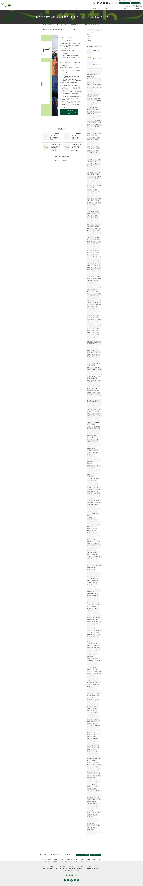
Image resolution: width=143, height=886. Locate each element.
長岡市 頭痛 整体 (96, 589)
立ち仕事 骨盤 (95, 358)
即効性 (98, 174)
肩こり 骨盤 (89, 374)
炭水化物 (95, 250)
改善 (91, 165)
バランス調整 (97, 191)
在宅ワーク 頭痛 (98, 352)
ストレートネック (90, 284)
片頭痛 (97, 306)
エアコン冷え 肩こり (90, 534)
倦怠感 (100, 256)
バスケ (98, 248)
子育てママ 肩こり (95, 680)
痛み (98, 193)
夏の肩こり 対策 (89, 662)
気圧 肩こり (89, 437)
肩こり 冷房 (98, 799)
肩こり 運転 (95, 446)
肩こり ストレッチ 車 (96, 610)
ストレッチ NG (89, 552)
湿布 (92, 356)
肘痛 (87, 232)
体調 (98, 250)
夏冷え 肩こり (94, 545)
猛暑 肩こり (89, 760)
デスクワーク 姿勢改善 (97, 521)
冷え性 (97, 291)
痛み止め (88, 289)
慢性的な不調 (95, 256)
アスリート (97, 196)
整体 (41, 119)
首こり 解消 (89, 823)
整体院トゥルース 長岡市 (91, 825)
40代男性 (98, 206)
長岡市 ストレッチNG (90, 831)
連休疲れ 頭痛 (94, 386)
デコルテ (96, 105)
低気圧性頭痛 (89, 415)
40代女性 (91, 224)
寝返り (88, 297)
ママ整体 (97, 321)
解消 (100, 183)
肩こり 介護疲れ (89, 682)
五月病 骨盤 (94, 392)
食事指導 (95, 159)
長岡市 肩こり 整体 (90, 417)
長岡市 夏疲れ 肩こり (96, 803)
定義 (87, 185)
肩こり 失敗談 (97, 797)
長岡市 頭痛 (94, 428)
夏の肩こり (88, 554)
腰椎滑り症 (98, 276)
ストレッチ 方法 (89, 669)
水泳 (94, 269)
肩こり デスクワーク (90, 625)
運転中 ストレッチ (96, 714)
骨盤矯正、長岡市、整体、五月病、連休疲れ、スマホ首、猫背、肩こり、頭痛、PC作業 (94, 381)
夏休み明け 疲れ (97, 758)
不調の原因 (94, 237)
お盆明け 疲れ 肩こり (90, 797)
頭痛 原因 (94, 662)
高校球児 (91, 230)
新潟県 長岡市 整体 (95, 599)
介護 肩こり (89, 376)
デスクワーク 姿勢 (96, 461)
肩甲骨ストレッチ (90, 515)
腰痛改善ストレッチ (90, 133)
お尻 (87, 235)
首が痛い (96, 163)
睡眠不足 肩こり (95, 753)
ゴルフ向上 (99, 133)
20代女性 (96, 219)
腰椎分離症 (88, 228)
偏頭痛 (88, 261)
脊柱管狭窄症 (97, 226)
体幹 (87, 245)
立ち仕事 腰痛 (89, 392)
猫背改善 (88, 749)
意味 (98, 144)
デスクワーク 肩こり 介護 (97, 795)
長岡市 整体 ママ (94, 784)
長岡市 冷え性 (97, 604)
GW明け (100, 404)
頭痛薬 (94, 295)
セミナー (96, 113)
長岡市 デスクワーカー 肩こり (91, 688)
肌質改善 (92, 198)
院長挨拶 (99, 92)
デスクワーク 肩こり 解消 (97, 443)
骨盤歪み (99, 409)
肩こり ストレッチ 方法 (90, 751)
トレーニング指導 (90, 159)
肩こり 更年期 (96, 762)
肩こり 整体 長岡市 (90, 469)
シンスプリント (93, 265)
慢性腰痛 (93, 141)
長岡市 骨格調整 (93, 480)
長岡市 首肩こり (89, 591)
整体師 (98, 118)
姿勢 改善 (94, 667)
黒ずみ (99, 159)
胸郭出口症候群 (94, 278)
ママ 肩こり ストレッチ (90, 834)
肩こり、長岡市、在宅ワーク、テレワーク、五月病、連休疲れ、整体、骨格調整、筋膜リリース (94, 401)
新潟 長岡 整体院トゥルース (91, 517)
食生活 (98, 237)
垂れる (91, 235)
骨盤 (95, 133)
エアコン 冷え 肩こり (94, 578)
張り (93, 202)
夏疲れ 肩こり (89, 753)
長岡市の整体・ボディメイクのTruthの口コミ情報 (94, 79)
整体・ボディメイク (93, 176)
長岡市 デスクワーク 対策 (91, 634)
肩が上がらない (89, 209)
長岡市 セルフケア (97, 543)
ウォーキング (89, 191)
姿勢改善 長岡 (98, 775)
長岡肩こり (88, 141)
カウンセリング (89, 206)
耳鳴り (95, 172)
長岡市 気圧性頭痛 (95, 513)
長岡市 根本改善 (89, 584)
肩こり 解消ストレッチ (90, 758)
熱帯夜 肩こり (89, 764)
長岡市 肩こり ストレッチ (96, 422)
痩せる (94, 206)
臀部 (97, 209)
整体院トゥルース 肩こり (91, 630)
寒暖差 (97, 304)
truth (88, 172)
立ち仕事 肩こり (89, 615)
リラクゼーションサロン (97, 167)
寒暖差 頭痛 (98, 354)
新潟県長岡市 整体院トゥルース (92, 818)
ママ (87, 317)
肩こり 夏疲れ (89, 788)
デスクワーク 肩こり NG (91, 699)
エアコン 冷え (89, 740)
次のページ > (80, 124)
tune (87, 176)
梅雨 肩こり (89, 424)
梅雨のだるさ (99, 413)
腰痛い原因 (99, 100)
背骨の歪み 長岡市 (90, 519)
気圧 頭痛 (88, 352)
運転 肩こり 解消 (89, 714)
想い (96, 180)
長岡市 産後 (94, 788)
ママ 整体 (88, 365)
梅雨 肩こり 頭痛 (89, 439)
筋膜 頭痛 (99, 386)
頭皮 (87, 304)
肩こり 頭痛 (97, 602)
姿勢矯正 (96, 228)
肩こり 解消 (89, 487)
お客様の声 (99, 176)
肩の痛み (88, 198)
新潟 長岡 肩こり (95, 485)
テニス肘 (88, 193)
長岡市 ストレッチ (90, 426)
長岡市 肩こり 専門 (90, 647)
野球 (94, 230)
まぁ (99, 773)
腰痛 (91, 96)
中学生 (94, 196)
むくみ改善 (97, 154)
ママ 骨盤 (95, 367)
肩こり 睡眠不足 (89, 814)
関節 (92, 228)
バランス (88, 148)
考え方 (91, 185)
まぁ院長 (94, 782)
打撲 (98, 200)
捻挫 (90, 126)
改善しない (93, 271)
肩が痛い (88, 200)
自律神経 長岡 (89, 708)
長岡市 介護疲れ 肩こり (90, 656)
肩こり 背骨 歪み (95, 740)
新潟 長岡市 (99, 487)
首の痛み (98, 326)
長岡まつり (88, 617)
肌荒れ (96, 107)
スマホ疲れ (88, 336)
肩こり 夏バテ (96, 567)
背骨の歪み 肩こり (97, 433)
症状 (87, 183)
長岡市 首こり (89, 563)
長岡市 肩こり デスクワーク (91, 465)
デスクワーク (95, 96)
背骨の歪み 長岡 (89, 736)
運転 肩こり (99, 465)
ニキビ (88, 161)
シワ (99, 161)
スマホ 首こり (89, 684)
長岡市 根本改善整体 (90, 727)
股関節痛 (99, 278)
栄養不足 (91, 300)
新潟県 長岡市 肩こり (96, 452)
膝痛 (87, 111)
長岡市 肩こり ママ (96, 450)
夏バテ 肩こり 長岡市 (90, 771)
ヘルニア (99, 172)
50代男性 (96, 222)
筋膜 (100, 304)
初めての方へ (89, 92)
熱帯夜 (98, 766)
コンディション (89, 256)
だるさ (98, 308)
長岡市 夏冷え (89, 532)
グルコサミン (89, 263)
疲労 (87, 243)
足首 (92, 180)
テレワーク (93, 328)
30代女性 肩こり (96, 779)
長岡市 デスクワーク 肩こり (97, 415)
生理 (99, 228)
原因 (97, 185)
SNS (90, 304)
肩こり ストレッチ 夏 (90, 673)
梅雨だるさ (98, 478)
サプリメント (95, 263)
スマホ (91, 297)
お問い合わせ (99, 87)
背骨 (92, 404)
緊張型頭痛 (94, 326)
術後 (95, 245)
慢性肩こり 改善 (89, 710)
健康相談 (94, 137)
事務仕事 (88, 267)
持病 (87, 248)
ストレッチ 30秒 (95, 712)
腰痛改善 (93, 131)
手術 (97, 261)
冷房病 (88, 827)
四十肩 (88, 224)
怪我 (90, 248)
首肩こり (98, 805)
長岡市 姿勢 (89, 448)
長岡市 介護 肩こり (97, 647)
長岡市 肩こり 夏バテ (96, 654)
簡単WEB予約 (134, 3)
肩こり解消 (88, 799)
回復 (87, 187)
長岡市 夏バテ (95, 550)
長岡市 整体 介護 (89, 816)
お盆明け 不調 (89, 756)
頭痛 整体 (99, 376)
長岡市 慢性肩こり (97, 508)
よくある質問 (95, 92)
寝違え (98, 126)
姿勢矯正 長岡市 (97, 725)
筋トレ (96, 293)
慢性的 (98, 252)
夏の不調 (97, 699)
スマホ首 (98, 287)
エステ (88, 100)
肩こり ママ (89, 599)
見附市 (92, 98)
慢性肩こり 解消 (89, 795)
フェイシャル (89, 107)
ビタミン (94, 252)
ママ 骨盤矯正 (93, 369)
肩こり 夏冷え (95, 584)
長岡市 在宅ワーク (95, 563)
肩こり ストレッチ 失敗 (90, 602)
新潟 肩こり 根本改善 (90, 623)
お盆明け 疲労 (95, 764)
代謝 (96, 200)
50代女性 (96, 215)
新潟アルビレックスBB (90, 94)
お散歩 (88, 300)
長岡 (87, 126)
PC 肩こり (88, 530)
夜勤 (87, 274)
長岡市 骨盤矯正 (89, 358)
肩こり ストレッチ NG (90, 812)
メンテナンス (95, 189)
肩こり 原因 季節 (89, 706)
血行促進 (94, 235)
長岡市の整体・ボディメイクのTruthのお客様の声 (94, 85)
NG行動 (88, 339)
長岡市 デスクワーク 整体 (96, 617)
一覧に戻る (62, 124)
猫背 (94, 102)
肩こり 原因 (99, 459)
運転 (94, 317)
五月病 (96, 300)
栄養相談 (92, 139)
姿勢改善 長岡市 (96, 430)
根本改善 (88, 271)
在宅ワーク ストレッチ (90, 790)
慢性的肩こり (92, 287)
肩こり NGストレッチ (90, 658)
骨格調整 (94, 308)
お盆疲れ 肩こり (89, 803)
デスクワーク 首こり (90, 476)
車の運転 (91, 398)
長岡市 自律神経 (89, 482)
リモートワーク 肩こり (90, 810)
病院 (87, 254)
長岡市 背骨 (94, 801)
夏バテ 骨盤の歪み (90, 573)
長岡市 (88, 74)
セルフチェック (92, 291)
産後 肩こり (89, 565)
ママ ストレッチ (97, 812)
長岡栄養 (88, 139)
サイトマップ (76, 870)
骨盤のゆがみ (92, 219)
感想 (94, 243)
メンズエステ (98, 115)
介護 (92, 269)
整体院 (88, 115)
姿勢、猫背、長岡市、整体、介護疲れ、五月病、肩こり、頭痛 (94, 395)
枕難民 (96, 258)
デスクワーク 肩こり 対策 (91, 478)
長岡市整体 (97, 139)
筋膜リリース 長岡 (95, 371)
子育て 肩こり (89, 485)
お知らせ (89, 40)
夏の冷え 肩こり (93, 530)
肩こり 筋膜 (97, 474)
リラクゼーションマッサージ (91, 170)
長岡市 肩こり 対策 (90, 719)
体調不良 (96, 198)
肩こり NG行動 (96, 597)
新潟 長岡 (88, 480)
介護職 (88, 226)
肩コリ (88, 165)
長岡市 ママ (96, 593)
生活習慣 (99, 202)
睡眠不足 (98, 269)
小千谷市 (88, 98)
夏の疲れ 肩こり (93, 749)
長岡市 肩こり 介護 (96, 547)
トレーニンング (89, 167)
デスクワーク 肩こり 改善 (91, 467)
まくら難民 (88, 222)
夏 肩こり (88, 578)
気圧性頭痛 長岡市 (97, 469)
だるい (97, 183)
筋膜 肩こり (89, 606)
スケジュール (89, 87)
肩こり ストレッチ (90, 463)
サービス (88, 76)
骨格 (99, 267)
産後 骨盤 (98, 363)
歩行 (93, 191)
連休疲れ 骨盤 (99, 369)
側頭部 (94, 304)
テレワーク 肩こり (97, 491)
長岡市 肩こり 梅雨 (90, 495)
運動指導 (88, 113)
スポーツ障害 (94, 120)
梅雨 (89, 411)
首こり (88, 250)
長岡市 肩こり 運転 (98, 493)
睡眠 (100, 185)
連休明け (98, 297)
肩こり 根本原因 (89, 782)
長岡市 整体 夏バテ (90, 597)
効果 (94, 183)
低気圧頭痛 (93, 413)
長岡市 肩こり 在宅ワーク (91, 693)
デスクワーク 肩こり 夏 (90, 686)
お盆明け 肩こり (97, 790)
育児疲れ (93, 823)
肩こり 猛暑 (89, 775)
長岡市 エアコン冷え (94, 558)
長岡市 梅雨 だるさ (95, 441)
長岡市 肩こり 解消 (90, 491)
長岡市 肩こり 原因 (96, 420)
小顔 (87, 152)
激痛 (90, 274)
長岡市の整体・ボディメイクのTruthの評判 (93, 82)
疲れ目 (94, 111)
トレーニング (93, 146)
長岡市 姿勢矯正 (89, 654)
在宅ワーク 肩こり (95, 437)
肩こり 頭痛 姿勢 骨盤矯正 (91, 695)
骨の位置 (88, 269)
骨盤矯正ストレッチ (97, 152)
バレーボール (98, 271)
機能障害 (94, 282)
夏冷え (100, 556)
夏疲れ (98, 747)
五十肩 (96, 128)
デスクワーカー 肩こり (90, 604)
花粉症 (99, 293)
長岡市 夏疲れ (94, 760)
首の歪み (88, 306)
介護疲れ (93, 330)
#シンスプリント (58, 160)
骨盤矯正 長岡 (89, 550)
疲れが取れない (89, 189)
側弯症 (88, 276)
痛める (94, 209)
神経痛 (100, 258)
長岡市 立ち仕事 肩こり (90, 829)
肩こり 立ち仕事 (97, 489)
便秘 (97, 295)
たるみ (88, 163)
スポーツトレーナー (93, 157)
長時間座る (97, 217)
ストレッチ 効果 (89, 738)
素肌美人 (97, 150)
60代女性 (98, 213)
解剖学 (91, 383)
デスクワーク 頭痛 (94, 388)
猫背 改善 (98, 649)
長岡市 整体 (89, 310)
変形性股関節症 (89, 280)
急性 (100, 198)
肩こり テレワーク (90, 433)
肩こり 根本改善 (96, 439)
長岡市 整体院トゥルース (91, 345)
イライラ (91, 293)
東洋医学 (88, 241)
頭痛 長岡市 (89, 784)
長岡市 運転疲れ (89, 777)
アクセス (94, 87)
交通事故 (88, 180)
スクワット (93, 193)
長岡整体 (98, 137)
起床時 (99, 263)
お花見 (91, 295)
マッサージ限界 (97, 407)
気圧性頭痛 (97, 411)
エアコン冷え (89, 526)
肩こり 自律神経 (89, 582)
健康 (91, 115)
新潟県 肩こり (96, 719)
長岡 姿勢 (98, 782)
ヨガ (96, 144)
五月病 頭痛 (89, 386)
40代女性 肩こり (95, 821)
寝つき (88, 293)
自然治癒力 (94, 239)
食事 (94, 115)
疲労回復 (91, 172)
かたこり (98, 170)
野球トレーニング (98, 124)
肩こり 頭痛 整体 (89, 773)
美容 (87, 105)
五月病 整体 (89, 354)
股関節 (88, 174)
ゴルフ (96, 98)
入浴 (87, 295)
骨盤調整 (93, 109)
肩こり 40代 (97, 745)
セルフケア (88, 178)
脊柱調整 (93, 424)
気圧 (94, 297)
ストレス (95, 284)
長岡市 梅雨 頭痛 (96, 417)
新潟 (87, 697)
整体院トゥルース (94, 319)
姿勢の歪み (88, 649)
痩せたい (92, 217)
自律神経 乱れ (89, 610)
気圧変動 (96, 361)
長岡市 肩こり (94, 374)
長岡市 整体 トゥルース (97, 573)
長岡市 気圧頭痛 (89, 452)
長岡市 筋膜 (89, 801)
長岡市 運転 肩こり (96, 619)
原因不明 (88, 213)
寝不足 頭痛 (93, 799)
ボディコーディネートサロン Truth (92, 456)
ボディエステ (95, 122)
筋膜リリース (89, 308)
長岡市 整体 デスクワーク (97, 615)
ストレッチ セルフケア (96, 591)
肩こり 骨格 (91, 697)
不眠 (93, 107)
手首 (87, 230)
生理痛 (91, 261)
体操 (94, 241)
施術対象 (94, 187)
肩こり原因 (88, 459)
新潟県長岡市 (89, 422)
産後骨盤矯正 (92, 321)
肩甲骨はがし (94, 459)
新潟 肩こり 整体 (89, 632)
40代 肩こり (94, 649)
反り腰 (98, 274)
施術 (92, 241)
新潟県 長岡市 (95, 511)
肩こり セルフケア (97, 426)
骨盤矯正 (91, 152)
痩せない (88, 217)
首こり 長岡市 (97, 771)
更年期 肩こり (89, 441)
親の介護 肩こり (98, 693)
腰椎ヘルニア (89, 282)
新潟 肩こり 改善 (98, 621)
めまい (100, 163)
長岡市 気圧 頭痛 (96, 495)
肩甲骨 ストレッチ (90, 786)
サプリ (93, 178)
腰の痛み (98, 120)
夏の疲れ (99, 764)
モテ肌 (94, 150)
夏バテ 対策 (95, 814)
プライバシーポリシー (90, 89)
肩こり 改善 (89, 545)
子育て (91, 250)
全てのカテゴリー (90, 32)
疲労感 (88, 154)
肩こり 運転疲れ (97, 576)
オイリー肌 (95, 161)
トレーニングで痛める (90, 211)
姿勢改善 (88, 319)
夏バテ (91, 302)
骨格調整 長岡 (89, 371)
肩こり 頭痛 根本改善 (90, 390)
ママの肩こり (89, 680)
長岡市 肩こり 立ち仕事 (90, 474)
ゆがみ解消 (98, 241)
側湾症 (90, 202)
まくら (96, 224)
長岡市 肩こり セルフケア (91, 621)
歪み (98, 284)
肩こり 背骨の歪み (96, 482)
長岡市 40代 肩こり (97, 645)
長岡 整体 (88, 378)
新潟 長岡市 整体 (89, 521)
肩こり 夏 (99, 545)
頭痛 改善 (92, 352)
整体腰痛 (88, 146)
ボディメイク (90, 36)
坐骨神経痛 (92, 226)
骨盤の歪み (88, 109)
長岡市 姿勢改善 (89, 420)
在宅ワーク (88, 328)
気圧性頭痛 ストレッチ (97, 671)
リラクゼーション (96, 165)
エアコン (98, 302)
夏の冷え (93, 565)
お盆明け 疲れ (89, 766)
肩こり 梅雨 (89, 428)
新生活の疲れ (89, 323)
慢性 (96, 141)
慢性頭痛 (88, 404)
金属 (100, 261)
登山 (100, 265)
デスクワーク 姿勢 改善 (90, 502)
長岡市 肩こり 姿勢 (90, 779)
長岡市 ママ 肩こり (95, 532)
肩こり (88, 96)
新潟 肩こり (89, 513)
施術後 (91, 183)
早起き (99, 300)
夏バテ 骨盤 (89, 595)
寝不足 (95, 302)
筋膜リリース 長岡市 (97, 435)
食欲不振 (91, 232)
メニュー (98, 74)
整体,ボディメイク (93, 74)
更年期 (88, 321)
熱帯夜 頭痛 (95, 773)
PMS (94, 261)
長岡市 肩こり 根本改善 (90, 454)
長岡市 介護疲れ (98, 565)
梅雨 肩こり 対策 (98, 502)
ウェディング (92, 254)
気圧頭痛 (95, 409)
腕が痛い (92, 200)
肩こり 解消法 (98, 541)
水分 (87, 287)
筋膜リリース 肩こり (90, 576)
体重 (87, 252)
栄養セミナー (89, 137)
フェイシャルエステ (90, 118)
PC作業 (93, 336)
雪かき (93, 222)
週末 (92, 289)
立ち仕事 (88, 258)
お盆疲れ (93, 775)
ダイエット (99, 122)
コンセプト (93, 76)
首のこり (99, 224)
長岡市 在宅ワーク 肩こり (96, 595)
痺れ (97, 102)
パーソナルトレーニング (91, 124)
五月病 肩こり (94, 376)
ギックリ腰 (94, 126)
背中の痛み (97, 178)
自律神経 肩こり (89, 446)
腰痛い (99, 98)
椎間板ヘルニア (92, 276)
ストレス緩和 (89, 237)
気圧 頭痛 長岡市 (89, 430)
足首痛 (91, 111)
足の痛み (91, 215)
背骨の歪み (95, 404)
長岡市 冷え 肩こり (90, 645)
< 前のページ (44, 124)
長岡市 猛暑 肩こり (98, 831)
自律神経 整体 (95, 738)
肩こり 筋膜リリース (95, 580)
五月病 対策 (93, 365)
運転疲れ (96, 336)
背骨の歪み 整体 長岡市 (90, 472)
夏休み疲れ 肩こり (90, 762)
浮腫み (98, 146)
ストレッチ (98, 111)
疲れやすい (92, 154)
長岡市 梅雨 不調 (89, 461)
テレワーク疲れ (89, 792)
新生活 (97, 317)
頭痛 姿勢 (94, 736)
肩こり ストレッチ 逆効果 (91, 569)
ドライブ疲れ (96, 786)
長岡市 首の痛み (98, 630)
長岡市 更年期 (89, 443)
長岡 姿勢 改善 (89, 608)
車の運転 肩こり (89, 701)
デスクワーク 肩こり (90, 489)
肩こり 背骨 (98, 634)
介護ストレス (93, 332)
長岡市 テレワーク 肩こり (91, 628)
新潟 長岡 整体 (89, 450)
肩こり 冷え (89, 747)
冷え (99, 643)
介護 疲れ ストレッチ (97, 721)
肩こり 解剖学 (96, 519)
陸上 (94, 148)
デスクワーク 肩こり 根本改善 (91, 571)
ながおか (92, 135)
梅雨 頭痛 (98, 428)
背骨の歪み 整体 (98, 500)
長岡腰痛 (91, 163)
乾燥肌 (91, 161)
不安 (94, 204)
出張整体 (88, 102)
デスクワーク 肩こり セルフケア (92, 643)
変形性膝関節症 (92, 174)
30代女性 (96, 211)
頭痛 (87, 157)
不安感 (88, 215)
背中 (95, 118)
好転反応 (96, 267)
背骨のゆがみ (93, 213)
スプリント (97, 148)
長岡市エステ (89, 150)
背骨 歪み (97, 695)
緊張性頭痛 (93, 306)
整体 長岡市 (94, 747)
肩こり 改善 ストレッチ (96, 682)
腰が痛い (91, 128)
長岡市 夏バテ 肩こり (90, 537)
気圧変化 (88, 407)
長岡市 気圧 (95, 808)
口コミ (91, 243)
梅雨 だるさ (94, 448)
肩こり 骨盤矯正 (89, 723)
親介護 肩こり (97, 658)
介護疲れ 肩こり (96, 706)
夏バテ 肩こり (89, 528)
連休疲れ (88, 350)
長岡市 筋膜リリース (90, 593)
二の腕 (93, 105)
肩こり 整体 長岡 (95, 608)
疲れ (90, 187)
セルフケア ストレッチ (90, 498)
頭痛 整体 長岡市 (95, 383)
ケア (87, 196)
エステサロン (89, 122)
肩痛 (99, 232)
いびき (88, 302)
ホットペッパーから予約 (125, 3)
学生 (90, 196)
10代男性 (98, 230)
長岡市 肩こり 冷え (98, 623)
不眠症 (98, 282)
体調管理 (96, 254)
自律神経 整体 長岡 (90, 589)
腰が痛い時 (88, 131)
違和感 (98, 245)
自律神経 (91, 204)
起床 (93, 274)
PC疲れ (97, 350)
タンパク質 (91, 245)
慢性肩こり (99, 319)
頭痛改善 (92, 361)
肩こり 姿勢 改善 (96, 632)
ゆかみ (92, 267)
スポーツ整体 (97, 94)
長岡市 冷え (89, 580)
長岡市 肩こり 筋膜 (90, 567)
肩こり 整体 (89, 356)
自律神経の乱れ (94, 310)
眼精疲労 (98, 315)
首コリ (88, 128)
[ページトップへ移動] (103, 855)
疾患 (96, 202)
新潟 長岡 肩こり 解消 (96, 684)
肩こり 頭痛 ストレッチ (90, 675)
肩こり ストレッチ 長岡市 (91, 539)
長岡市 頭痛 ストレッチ (90, 541)
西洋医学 (98, 239)
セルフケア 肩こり (90, 671)
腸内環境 (94, 248)
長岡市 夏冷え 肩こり (95, 606)
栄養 (88, 38)
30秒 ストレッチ (89, 808)
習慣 (90, 252)
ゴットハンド (89, 239)
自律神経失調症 (95, 280)
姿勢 (92, 102)
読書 (87, 291)
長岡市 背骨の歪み (90, 524)
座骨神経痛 (95, 232)
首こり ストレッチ (95, 756)
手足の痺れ (88, 278)
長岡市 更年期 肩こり (90, 745)
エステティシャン (93, 100)
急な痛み (92, 258)
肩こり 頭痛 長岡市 (97, 660)
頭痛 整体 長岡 (95, 708)
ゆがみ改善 (88, 144)
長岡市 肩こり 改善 (90, 435)
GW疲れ (88, 409)
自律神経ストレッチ (90, 543)
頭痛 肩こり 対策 (98, 769)
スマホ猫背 (93, 350)
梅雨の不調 (88, 413)
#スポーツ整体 (66, 160)
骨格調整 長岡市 (97, 534)
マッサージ (88, 120)
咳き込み (88, 265)
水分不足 (97, 289)
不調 (99, 180)
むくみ (94, 185)
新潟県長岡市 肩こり (90, 493)
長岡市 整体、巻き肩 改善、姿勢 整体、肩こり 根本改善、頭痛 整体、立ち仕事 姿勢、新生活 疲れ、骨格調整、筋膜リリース (94, 342)
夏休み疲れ (94, 766)
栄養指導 (92, 113)
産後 (87, 219)
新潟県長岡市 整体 (90, 660)
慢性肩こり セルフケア (90, 769)
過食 (87, 204)
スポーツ (88, 135)
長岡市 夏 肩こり (95, 526)
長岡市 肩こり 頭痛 (90, 721)
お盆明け (94, 792)
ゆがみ (93, 144)
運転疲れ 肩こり (89, 619)
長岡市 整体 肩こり (93, 827)
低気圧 (93, 411)
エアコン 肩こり (89, 667)
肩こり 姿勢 (95, 582)
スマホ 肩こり (95, 528)
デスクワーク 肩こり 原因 (91, 500)
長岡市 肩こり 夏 (89, 547)
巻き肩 (91, 317)
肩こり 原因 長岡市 (98, 673)
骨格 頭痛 (88, 388)
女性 (91, 409)
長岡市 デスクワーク (96, 552)
